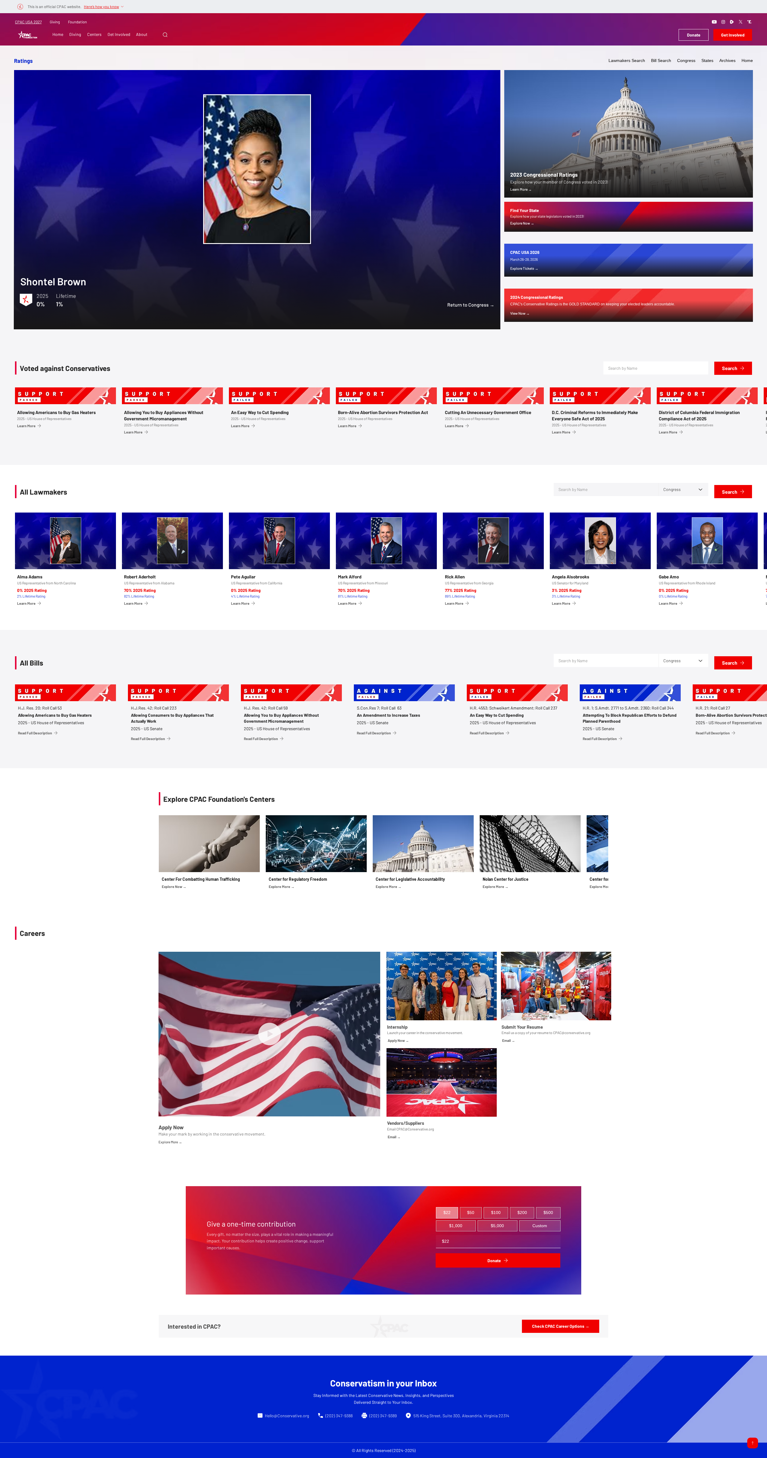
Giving (55, 21)
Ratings (23, 60)
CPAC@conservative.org (571, 1032)
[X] (740, 21)
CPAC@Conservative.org (415, 1129)
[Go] (752, 1443)
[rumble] (732, 21)
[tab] (447, 1212)
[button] (165, 35)
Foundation (77, 21)
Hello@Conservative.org (287, 1415)
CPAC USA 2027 (28, 21)
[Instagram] (723, 21)
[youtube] (714, 21)
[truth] (749, 21)
